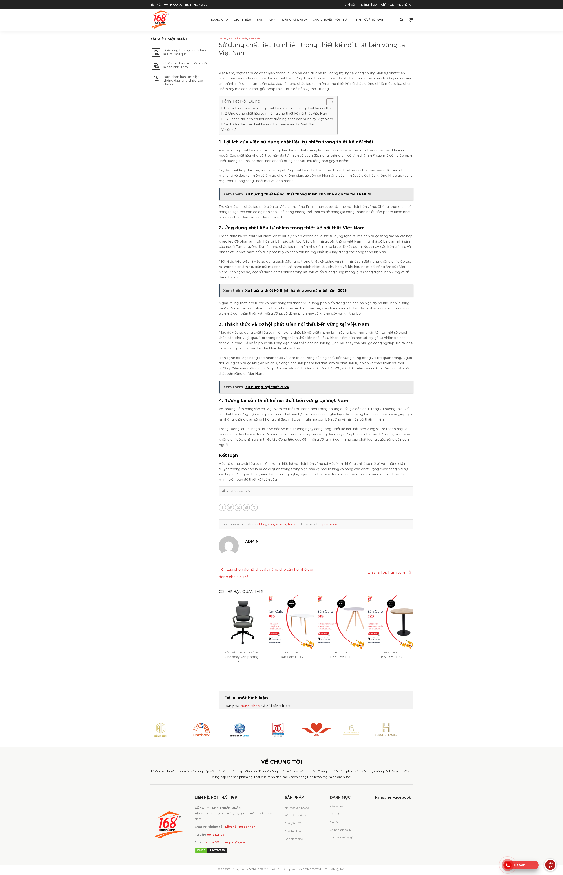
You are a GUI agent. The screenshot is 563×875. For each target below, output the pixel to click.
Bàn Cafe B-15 (341, 657)
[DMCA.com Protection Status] (211, 850)
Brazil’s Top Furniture (387, 572)
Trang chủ (218, 19)
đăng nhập (250, 706)
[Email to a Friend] (238, 507)
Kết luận (232, 129)
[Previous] (219, 639)
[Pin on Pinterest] (246, 507)
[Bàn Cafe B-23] (390, 622)
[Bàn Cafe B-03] (291, 622)
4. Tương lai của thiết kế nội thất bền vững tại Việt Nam (271, 124)
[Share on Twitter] (230, 507)
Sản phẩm (265, 19)
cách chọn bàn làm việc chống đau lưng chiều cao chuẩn (183, 80)
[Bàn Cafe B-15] (341, 622)
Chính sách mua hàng (396, 4)
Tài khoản (349, 4)
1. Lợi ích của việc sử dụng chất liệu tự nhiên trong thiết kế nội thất (278, 108)
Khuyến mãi (238, 38)
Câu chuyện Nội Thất (331, 19)
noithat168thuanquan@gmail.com (229, 842)
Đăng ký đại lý (294, 19)
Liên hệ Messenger (240, 826)
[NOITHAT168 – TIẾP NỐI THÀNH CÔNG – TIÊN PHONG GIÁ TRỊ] (176, 20)
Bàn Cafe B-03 (291, 657)
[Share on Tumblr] (254, 507)
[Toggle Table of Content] (328, 102)
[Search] (401, 20)
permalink (330, 524)
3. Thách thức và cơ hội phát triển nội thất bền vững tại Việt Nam (279, 119)
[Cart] (411, 20)
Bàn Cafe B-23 (390, 657)
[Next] (413, 639)
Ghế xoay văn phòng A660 (241, 659)
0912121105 (215, 834)
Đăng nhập (369, 4)
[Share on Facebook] (222, 507)
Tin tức (255, 38)
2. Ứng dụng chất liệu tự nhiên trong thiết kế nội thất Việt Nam (276, 113)
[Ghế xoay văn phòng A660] (241, 622)
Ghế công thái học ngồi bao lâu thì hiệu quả (184, 52)
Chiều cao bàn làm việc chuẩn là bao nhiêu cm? (186, 65)
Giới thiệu (242, 19)
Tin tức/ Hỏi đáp (370, 19)
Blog (223, 38)
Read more (249, 672)
